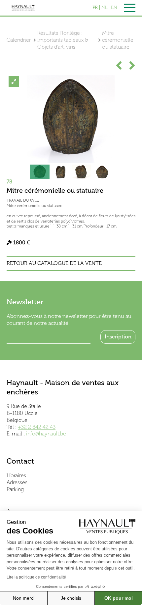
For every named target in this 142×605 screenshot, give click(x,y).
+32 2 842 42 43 (36, 427)
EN (114, 7)
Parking (15, 489)
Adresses (17, 482)
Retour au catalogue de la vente (54, 263)
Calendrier (19, 40)
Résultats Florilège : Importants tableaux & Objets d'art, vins (62, 40)
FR (95, 7)
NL (104, 7)
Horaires (16, 475)
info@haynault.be (46, 433)
